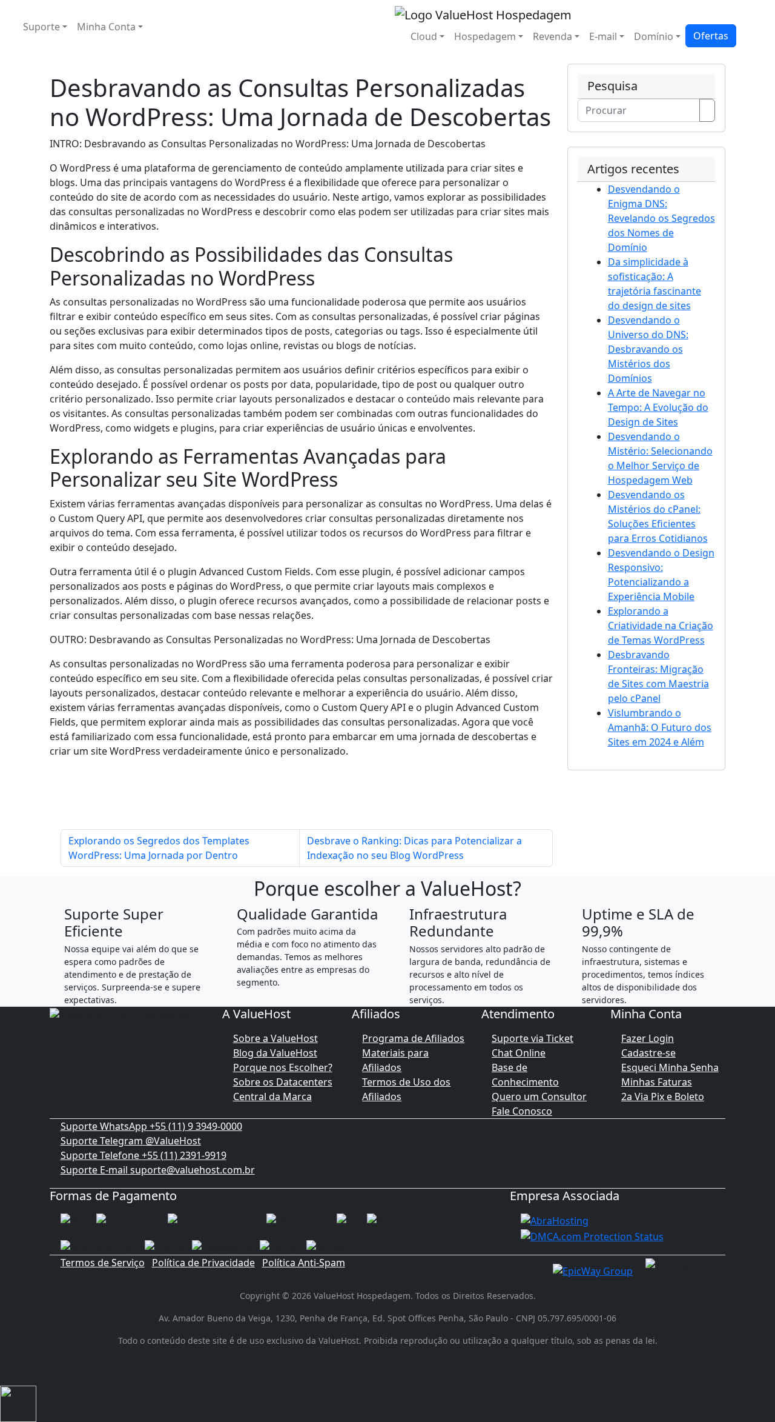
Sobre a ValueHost (275, 1038)
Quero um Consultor (539, 1096)
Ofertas (710, 35)
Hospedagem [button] (485, 36)
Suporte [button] (41, 26)
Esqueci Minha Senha (670, 1067)
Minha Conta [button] (106, 26)
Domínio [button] (653, 36)
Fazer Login (647, 1038)
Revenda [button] (552, 36)
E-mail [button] (603, 36)
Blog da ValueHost (275, 1053)
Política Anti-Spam (303, 1262)
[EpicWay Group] (593, 1270)
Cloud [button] (424, 36)
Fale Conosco (522, 1111)
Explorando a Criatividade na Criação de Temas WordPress (660, 625)
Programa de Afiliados (413, 1038)
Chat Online (519, 1053)
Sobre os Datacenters (282, 1082)
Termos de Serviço (103, 1262)
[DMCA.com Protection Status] (592, 1235)
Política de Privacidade (203, 1262)
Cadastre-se (648, 1053)
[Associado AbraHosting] (555, 1220)
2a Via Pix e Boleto (662, 1096)
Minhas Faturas (656, 1082)
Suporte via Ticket (532, 1038)
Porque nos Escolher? (282, 1067)
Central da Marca (272, 1096)
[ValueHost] (483, 13)
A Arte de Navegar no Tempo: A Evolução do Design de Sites (658, 407)
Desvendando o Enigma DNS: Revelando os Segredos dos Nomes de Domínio (661, 218)
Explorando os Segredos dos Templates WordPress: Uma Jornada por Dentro (158, 848)
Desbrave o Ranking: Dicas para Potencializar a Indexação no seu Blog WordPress (414, 848)
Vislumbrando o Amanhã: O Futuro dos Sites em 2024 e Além (659, 727)
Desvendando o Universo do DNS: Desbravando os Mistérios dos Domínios (648, 349)
